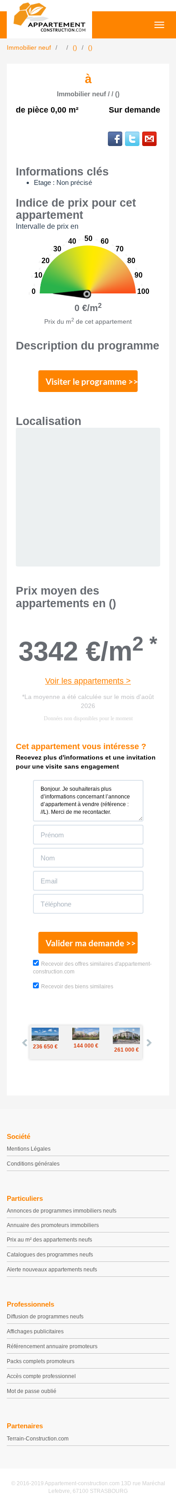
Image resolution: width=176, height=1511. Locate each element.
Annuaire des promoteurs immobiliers (53, 1225)
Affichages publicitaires (35, 1331)
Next (148, 1042)
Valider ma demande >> (91, 943)
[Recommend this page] (149, 139)
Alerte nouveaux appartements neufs (52, 1269)
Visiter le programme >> (92, 381)
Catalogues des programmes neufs (50, 1254)
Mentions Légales (29, 1149)
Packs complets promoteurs (40, 1361)
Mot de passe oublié (31, 1391)
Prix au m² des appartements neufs (49, 1240)
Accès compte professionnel (41, 1376)
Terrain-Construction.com (38, 1438)
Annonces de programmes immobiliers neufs (61, 1211)
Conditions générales (33, 1164)
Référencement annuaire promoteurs (52, 1346)
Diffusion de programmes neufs (45, 1316)
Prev (25, 1042)
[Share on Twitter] (132, 139)
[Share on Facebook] (115, 139)
